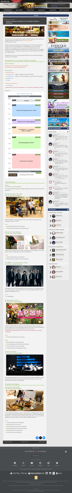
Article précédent (8, 441)
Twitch (8, 80)
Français (60, 1)
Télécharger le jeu (36, 455)
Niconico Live (10, 78)
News (24, 465)
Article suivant (42, 441)
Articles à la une (24, 441)
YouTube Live (10, 74)
